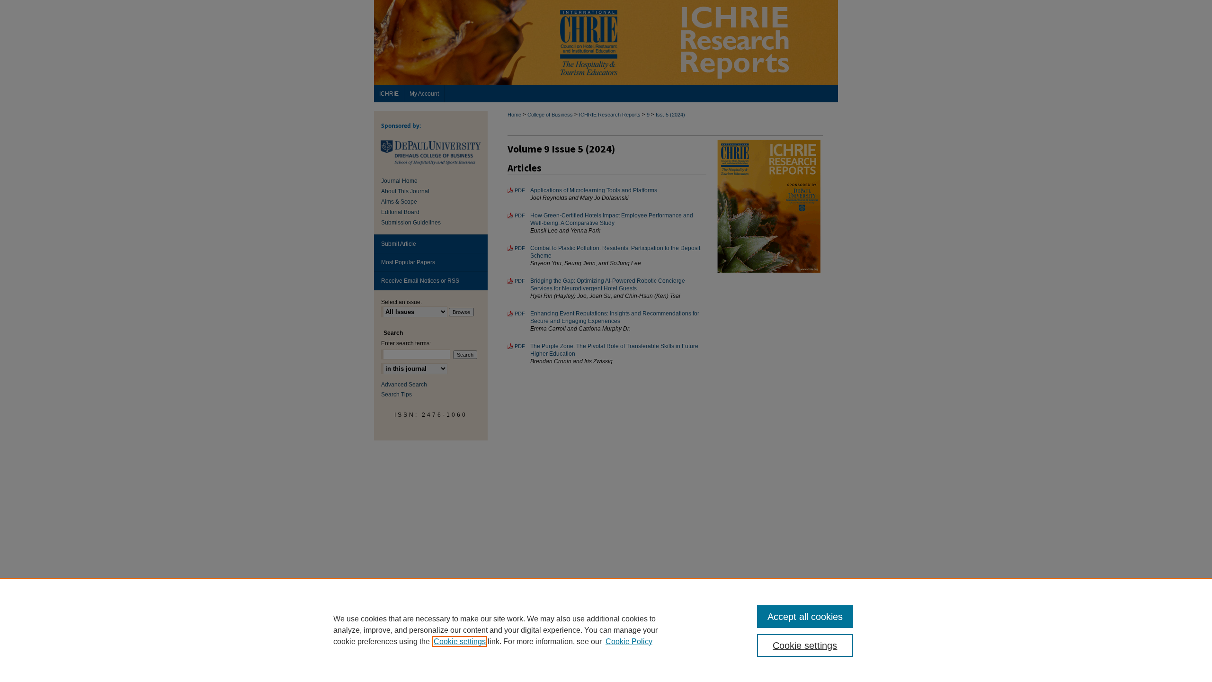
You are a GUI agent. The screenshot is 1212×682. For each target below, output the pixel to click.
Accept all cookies (805, 616)
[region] (606, 630)
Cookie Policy (629, 641)
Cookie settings (460, 641)
